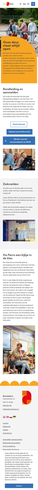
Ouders (5, 430)
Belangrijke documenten (11, 443)
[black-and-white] (28, 4)
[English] (7, 417)
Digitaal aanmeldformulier (19, 131)
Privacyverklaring (9, 446)
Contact (5, 423)
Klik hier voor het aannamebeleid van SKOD (20, 140)
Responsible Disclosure (11, 449)
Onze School (7, 433)
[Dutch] (4, 417)
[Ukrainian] (14, 417)
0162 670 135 (7, 405)
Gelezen (19, 486)
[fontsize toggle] (24, 4)
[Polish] (11, 417)
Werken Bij (6, 426)
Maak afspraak (19, 124)
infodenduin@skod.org (11, 409)
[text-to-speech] (20, 4)
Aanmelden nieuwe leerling (12, 439)
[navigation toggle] (33, 4)
